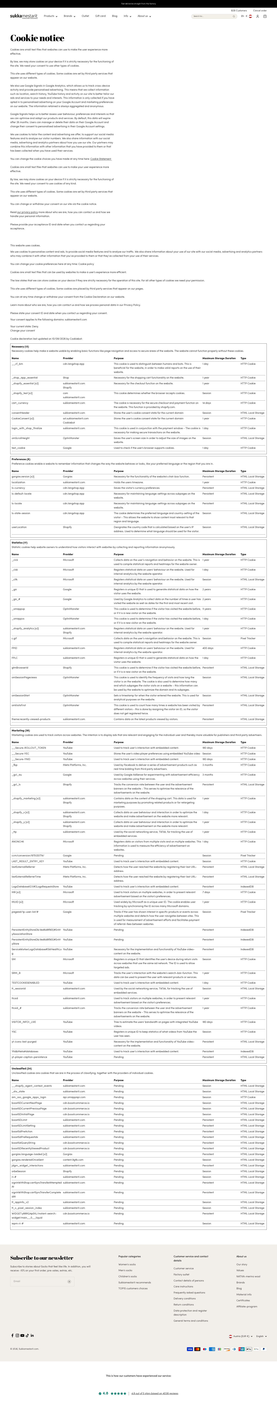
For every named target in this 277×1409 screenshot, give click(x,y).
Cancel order (260, 11)
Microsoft (68, 560)
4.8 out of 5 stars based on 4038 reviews (154, 1393)
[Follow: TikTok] (27, 1335)
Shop (66, 378)
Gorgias (67, 476)
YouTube (67, 748)
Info (126, 16)
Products (49, 16)
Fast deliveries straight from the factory (138, 4)
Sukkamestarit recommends (134, 1282)
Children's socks (127, 1276)
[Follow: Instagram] (17, 1335)
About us (143, 16)
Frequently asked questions (189, 1293)
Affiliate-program (246, 1306)
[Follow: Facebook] (12, 1335)
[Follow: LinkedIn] (32, 1335)
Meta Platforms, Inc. (74, 765)
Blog (114, 16)
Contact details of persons (189, 1281)
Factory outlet (181, 1274)
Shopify (67, 387)
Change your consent (22, 331)
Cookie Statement (101, 159)
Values (240, 1270)
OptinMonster (71, 438)
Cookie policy (86, 264)
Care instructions (183, 1286)
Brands (68, 16)
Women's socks (127, 1264)
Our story (241, 1264)
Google (67, 448)
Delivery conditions (185, 1298)
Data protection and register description (190, 1313)
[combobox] (213, 16)
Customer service (184, 1268)
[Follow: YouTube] (22, 1335)
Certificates (243, 1300)
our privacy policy (27, 212)
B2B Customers (239, 11)
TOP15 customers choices (133, 1288)
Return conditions (184, 1305)
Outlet (85, 16)
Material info (244, 1294)
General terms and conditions (191, 1321)
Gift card (100, 16)
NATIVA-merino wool (248, 1276)
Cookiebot (76, 339)
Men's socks (125, 1270)
